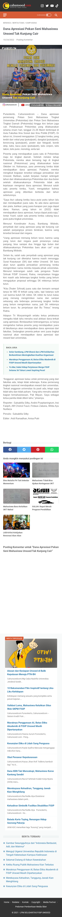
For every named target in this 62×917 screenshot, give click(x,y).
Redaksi (15, 902)
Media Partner (49, 902)
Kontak (25, 902)
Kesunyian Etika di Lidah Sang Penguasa (28, 743)
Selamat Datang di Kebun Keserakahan (26, 859)
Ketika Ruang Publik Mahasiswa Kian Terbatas (30, 864)
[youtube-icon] (52, 5)
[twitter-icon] (47, 5)
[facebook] (10, 450)
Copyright (35, 902)
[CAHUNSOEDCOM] (17, 6)
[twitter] (24, 450)
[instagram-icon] (42, 5)
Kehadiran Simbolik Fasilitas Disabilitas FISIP (30, 805)
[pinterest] (38, 450)
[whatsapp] (52, 450)
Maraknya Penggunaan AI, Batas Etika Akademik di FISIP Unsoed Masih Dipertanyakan (27, 726)
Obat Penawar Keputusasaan (22, 757)
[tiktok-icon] (57, 5)
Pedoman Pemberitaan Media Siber (31, 906)
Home (6, 902)
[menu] (6, 15)
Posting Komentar (24, 40)
